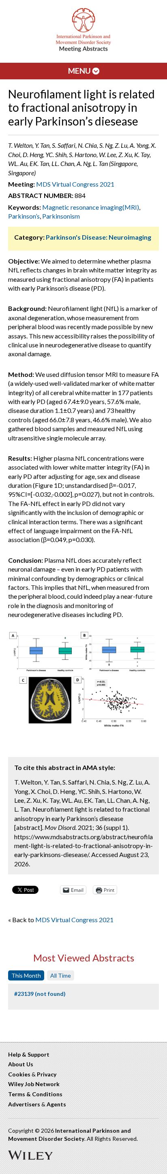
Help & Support (28, 1054)
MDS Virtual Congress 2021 (75, 184)
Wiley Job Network (34, 1083)
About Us (20, 1064)
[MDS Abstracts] (83, 50)
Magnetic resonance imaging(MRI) (90, 207)
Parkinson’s (24, 216)
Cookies (19, 1074)
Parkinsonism (61, 216)
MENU (80, 70)
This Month (26, 975)
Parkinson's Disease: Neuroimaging (98, 237)
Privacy (46, 1074)
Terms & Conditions (35, 1094)
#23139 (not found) (40, 993)
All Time (60, 975)
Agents (56, 1104)
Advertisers (24, 1104)
